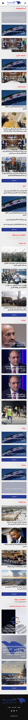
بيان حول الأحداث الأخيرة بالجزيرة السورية (16, 220)
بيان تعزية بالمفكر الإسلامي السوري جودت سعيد (14, 224)
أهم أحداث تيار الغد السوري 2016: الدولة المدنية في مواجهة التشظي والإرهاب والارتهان (14, 654)
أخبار (24, 186)
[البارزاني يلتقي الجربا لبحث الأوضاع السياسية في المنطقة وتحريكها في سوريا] (14, 77)
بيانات (24, 428)
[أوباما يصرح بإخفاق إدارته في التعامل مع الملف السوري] (14, 535)
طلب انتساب (14, 707)
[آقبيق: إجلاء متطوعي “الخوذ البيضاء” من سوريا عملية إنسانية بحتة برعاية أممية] (14, 413)
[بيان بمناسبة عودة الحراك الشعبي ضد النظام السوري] (14, 30)
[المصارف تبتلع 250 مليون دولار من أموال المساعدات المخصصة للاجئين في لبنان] (14, 513)
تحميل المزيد (14, 180)
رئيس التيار (22, 86)
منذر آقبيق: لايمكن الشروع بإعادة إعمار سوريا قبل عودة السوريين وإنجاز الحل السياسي (15, 369)
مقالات (23, 465)
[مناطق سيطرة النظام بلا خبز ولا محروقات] (14, 557)
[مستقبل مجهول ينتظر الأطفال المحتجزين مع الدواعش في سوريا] (14, 578)
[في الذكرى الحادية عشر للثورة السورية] (14, 64)
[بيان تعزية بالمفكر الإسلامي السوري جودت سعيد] (14, 487)
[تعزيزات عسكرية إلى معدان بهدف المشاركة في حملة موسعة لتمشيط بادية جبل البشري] (14, 299)
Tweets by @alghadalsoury (20, 602)
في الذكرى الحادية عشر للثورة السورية (15, 68)
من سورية (22, 243)
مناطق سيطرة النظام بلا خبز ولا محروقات (16, 567)
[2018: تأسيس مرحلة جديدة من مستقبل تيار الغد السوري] (14, 336)
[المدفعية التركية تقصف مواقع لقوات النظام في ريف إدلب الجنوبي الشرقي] (14, 254)
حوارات (23, 320)
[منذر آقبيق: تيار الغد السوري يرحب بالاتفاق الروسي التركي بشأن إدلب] (14, 387)
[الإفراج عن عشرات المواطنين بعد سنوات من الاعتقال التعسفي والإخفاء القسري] (14, 276)
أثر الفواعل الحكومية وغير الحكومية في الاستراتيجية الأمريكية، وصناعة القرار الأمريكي (15, 680)
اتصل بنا (9, 707)
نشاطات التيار (21, 55)
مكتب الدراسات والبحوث (17, 606)
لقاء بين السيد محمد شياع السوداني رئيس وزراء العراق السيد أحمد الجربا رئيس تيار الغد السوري (13, 19)
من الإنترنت (22, 502)
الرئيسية (19, 707)
